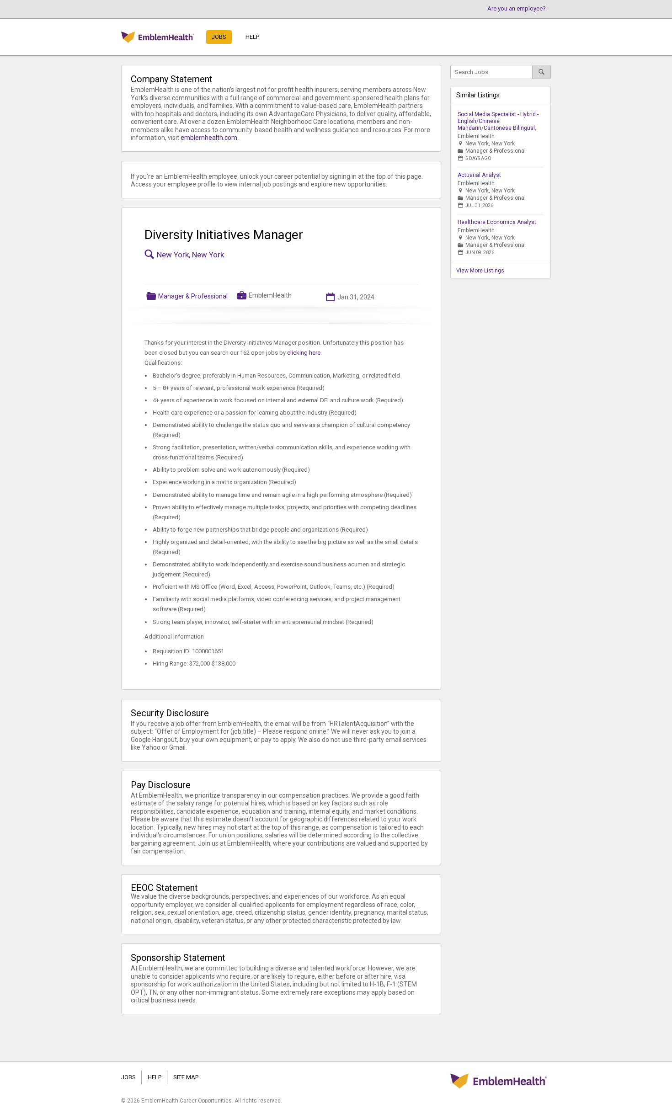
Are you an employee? (516, 8)
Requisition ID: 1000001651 (188, 651)
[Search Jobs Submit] (542, 72)
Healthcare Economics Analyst (497, 222)
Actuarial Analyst (479, 175)
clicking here (303, 352)
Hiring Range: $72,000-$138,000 (194, 663)
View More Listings (480, 270)
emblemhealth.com (209, 137)
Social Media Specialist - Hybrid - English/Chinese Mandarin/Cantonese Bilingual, (498, 121)
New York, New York (190, 254)
